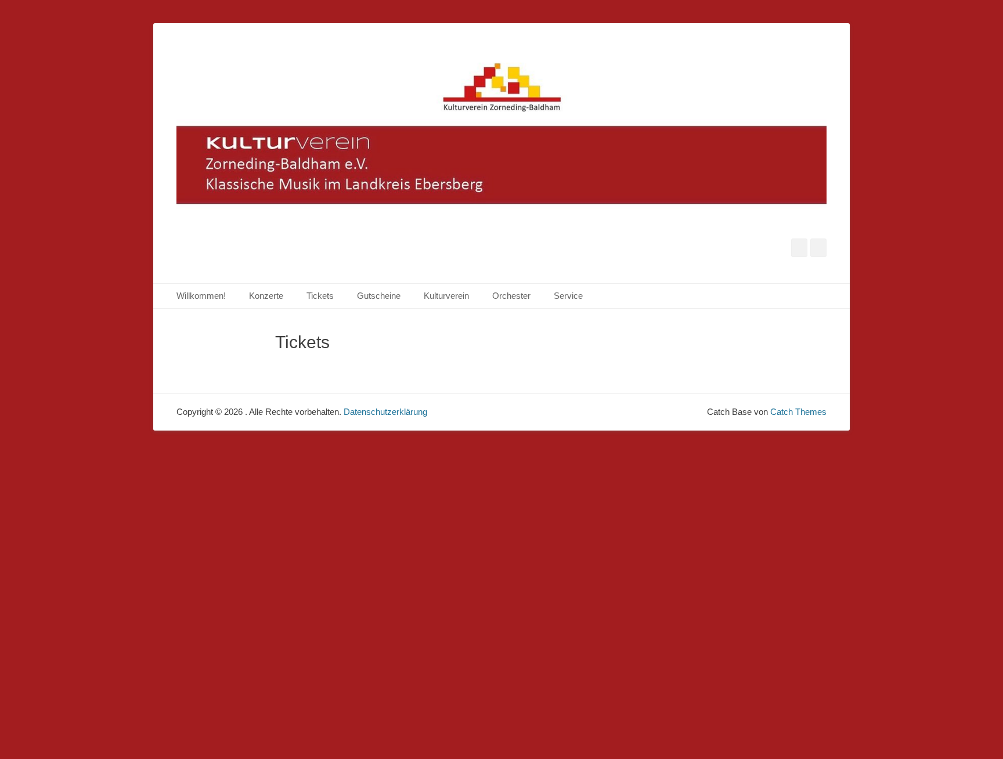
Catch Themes (798, 412)
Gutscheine (379, 296)
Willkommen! (201, 296)
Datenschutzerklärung (385, 412)
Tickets (320, 296)
